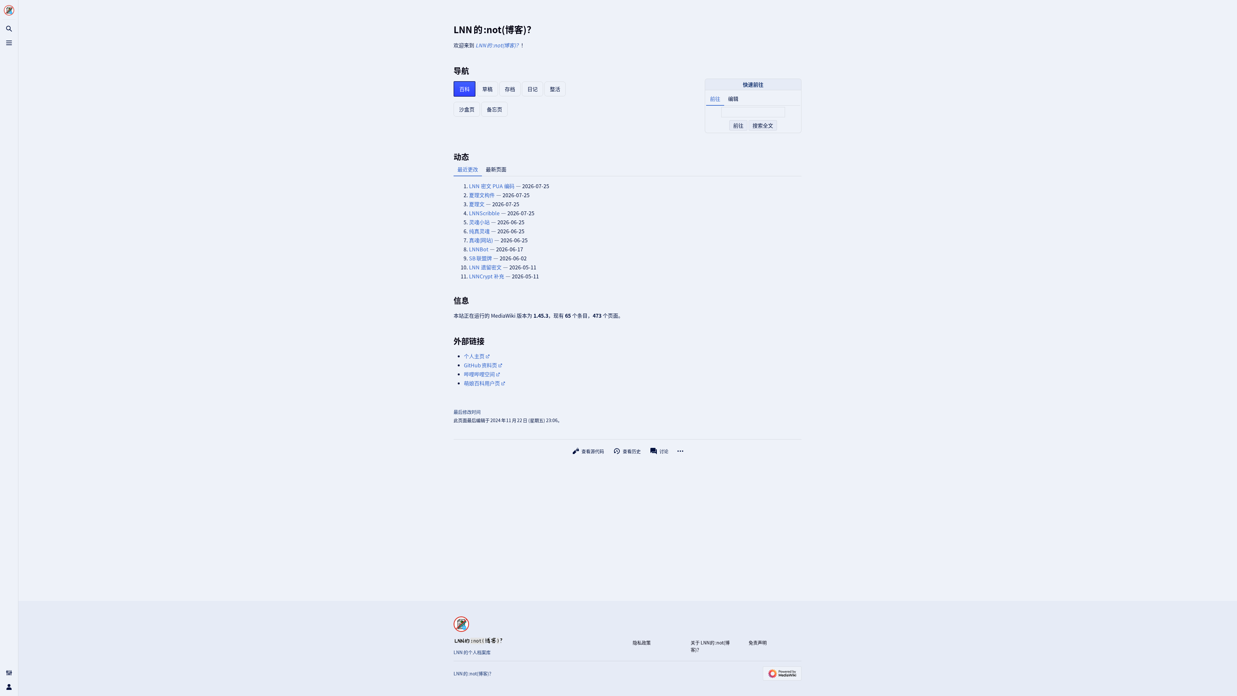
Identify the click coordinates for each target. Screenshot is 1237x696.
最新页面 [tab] (496, 169)
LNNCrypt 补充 (486, 276)
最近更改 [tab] (467, 169)
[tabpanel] (753, 119)
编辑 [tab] (733, 98)
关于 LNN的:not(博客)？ (710, 646)
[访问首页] (9, 10)
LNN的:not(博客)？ (498, 45)
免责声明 (758, 642)
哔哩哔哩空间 (479, 374)
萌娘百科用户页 (482, 383)
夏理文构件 (482, 195)
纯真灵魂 (479, 231)
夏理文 (476, 204)
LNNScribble (484, 213)
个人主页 (474, 356)
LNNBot (478, 249)
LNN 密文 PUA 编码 (491, 186)
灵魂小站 (479, 222)
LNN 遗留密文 (485, 267)
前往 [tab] (715, 98)
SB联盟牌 (480, 258)
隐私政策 (642, 642)
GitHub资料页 (480, 365)
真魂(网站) (481, 240)
